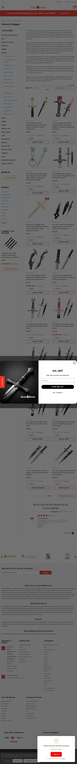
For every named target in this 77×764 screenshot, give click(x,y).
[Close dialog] (74, 362)
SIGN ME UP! (58, 387)
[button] (2, 382)
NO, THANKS (57, 392)
